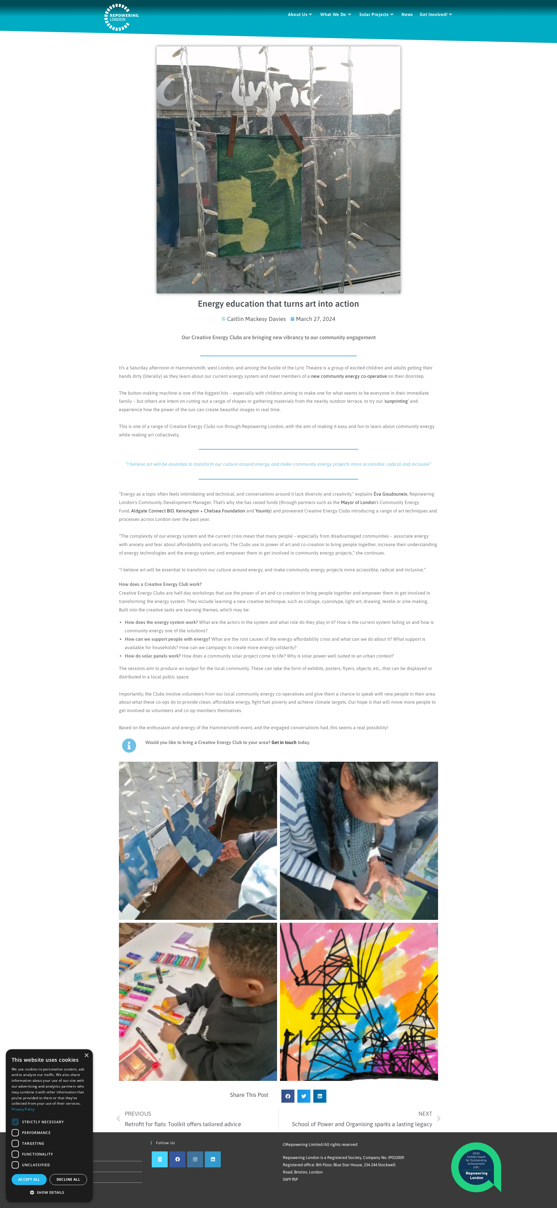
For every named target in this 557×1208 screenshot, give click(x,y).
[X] (160, 1159)
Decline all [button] (68, 1179)
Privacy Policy (23, 1109)
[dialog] (49, 1125)
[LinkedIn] (213, 1159)
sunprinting (396, 401)
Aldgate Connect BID (152, 510)
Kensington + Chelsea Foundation (210, 510)
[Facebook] (177, 1159)
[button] (287, 1096)
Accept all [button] (29, 1179)
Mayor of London (358, 502)
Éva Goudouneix (390, 493)
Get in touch (284, 742)
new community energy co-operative (349, 376)
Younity (262, 510)
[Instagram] (195, 1159)
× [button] (86, 1055)
